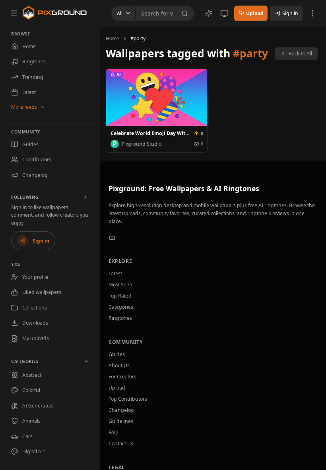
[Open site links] (312, 13)
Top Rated (120, 295)
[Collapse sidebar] (13, 12)
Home (112, 38)
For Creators (122, 376)
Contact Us (121, 443)
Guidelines (121, 421)
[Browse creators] (85, 197)
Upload (117, 387)
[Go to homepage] (54, 13)
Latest (115, 273)
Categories (121, 307)
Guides (117, 354)
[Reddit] (112, 237)
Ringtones (120, 318)
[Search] (186, 13)
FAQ (113, 432)
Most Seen (120, 284)
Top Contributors (128, 399)
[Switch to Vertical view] (224, 13)
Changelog (121, 410)
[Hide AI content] (208, 13)
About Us (119, 365)
